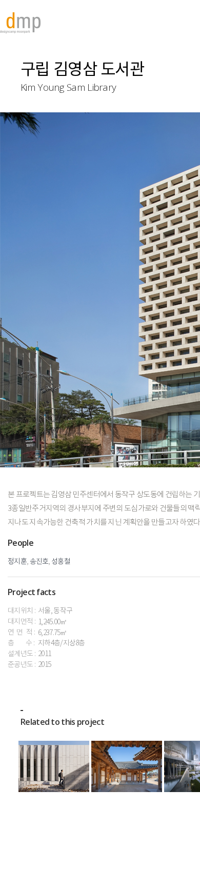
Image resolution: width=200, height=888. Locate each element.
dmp (20, 22)
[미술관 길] (53, 766)
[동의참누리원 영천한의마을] (126, 766)
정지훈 (17, 562)
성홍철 (60, 562)
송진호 (39, 562)
